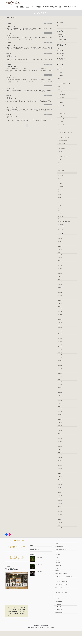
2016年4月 (60, 254)
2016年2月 (60, 257)
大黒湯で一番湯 (61, 170)
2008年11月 (60, 427)
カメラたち (60, 108)
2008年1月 (60, 454)
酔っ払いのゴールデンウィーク (64, 221)
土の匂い (59, 159)
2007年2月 (60, 484)
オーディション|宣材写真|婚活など (62, 581)
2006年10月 (60, 495)
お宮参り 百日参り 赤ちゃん (61, 549)
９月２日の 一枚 (10, 66)
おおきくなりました (62, 105)
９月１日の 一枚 (10, 88)
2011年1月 (60, 357)
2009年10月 (60, 398)
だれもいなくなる (61, 113)
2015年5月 (60, 271)
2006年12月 (60, 490)
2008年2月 (60, 452)
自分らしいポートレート (60, 560)
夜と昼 (59, 167)
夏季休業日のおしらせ (35, 549)
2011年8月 (60, 341)
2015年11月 (60, 260)
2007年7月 (60, 471)
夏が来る (59, 162)
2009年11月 (60, 395)
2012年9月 (60, 317)
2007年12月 (60, 457)
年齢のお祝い (58, 562)
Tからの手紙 (60, 89)
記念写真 (56, 543)
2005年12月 (60, 517)
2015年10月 (60, 262)
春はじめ (59, 178)
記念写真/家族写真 (59, 546)
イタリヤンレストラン (62, 99)
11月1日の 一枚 (60, 48)
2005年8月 (60, 527)
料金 (55, 589)
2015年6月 (60, 268)
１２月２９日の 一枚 (61, 39)
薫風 (58, 218)
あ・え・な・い (61, 91)
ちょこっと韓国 (61, 118)
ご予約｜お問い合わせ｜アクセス (61, 592)
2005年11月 (60, 519)
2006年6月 (60, 506)
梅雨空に (59, 194)
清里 (58, 202)
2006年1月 (60, 514)
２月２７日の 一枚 (61, 30)
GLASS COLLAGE (58, 614)
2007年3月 (60, 481)
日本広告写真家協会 (59, 612)
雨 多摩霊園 (60, 224)
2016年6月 (60, 252)
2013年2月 (60, 308)
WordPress (34, 627)
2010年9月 (60, 368)
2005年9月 (60, 525)
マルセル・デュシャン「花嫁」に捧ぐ (65, 132)
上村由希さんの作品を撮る (63, 140)
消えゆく (59, 199)
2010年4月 (60, 381)
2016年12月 (60, 241)
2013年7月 (60, 298)
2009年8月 (60, 403)
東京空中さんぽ (61, 186)
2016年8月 (60, 249)
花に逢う (59, 213)
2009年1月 (60, 422)
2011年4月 (60, 349)
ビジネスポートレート (59, 578)
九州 (58, 145)
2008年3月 (60, 449)
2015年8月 (60, 265)
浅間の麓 (59, 197)
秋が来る (59, 205)
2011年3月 (60, 352)
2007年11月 (60, 460)
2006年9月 (60, 498)
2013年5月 (60, 300)
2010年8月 (60, 371)
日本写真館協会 (58, 604)
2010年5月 (60, 379)
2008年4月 (60, 446)
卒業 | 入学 (57, 554)
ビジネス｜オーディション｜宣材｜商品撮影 (64, 576)
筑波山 (59, 210)
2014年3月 (60, 290)
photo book (60, 86)
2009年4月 (60, 414)
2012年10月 (60, 314)
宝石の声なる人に (48, 23)
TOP (55, 541)
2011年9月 (60, 338)
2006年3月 (60, 508)
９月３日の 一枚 (10, 45)
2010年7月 (60, 373)
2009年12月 (60, 392)
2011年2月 (60, 354)
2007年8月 (60, 468)
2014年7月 (60, 284)
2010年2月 (60, 387)
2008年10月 (60, 430)
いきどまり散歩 (61, 97)
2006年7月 (60, 503)
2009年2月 (60, 419)
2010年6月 (60, 376)
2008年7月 (60, 438)
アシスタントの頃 (61, 94)
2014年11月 (60, 279)
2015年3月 (60, 273)
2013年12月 (60, 292)
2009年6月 (60, 408)
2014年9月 (60, 281)
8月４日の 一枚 (60, 67)
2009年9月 (60, 400)
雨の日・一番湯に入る (62, 226)
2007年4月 (60, 479)
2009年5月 (60, 411)
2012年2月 (60, 325)
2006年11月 (60, 492)
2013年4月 (60, 303)
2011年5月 (60, 346)
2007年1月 (60, 487)
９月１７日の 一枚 (61, 58)
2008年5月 (60, 444)
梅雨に (59, 191)
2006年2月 (60, 511)
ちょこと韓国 (60, 121)
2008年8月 (60, 435)
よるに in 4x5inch (61, 135)
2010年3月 (60, 384)
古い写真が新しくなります (60, 565)
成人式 (56, 557)
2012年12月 (60, 311)
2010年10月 (60, 365)
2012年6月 (60, 322)
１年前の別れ (60, 75)
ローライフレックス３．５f (63, 137)
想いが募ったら (61, 175)
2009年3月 (60, 417)
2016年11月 (60, 244)
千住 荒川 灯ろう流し (63, 156)
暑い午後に (60, 183)
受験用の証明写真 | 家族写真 (61, 573)
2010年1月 (60, 390)
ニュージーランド (61, 124)
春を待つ (59, 181)
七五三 (56, 551)
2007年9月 (60, 465)
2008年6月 (60, 441)
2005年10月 (60, 522)
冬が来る (59, 154)
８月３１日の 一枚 (11, 107)
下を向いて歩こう (61, 143)
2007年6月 (60, 473)
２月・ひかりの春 (61, 80)
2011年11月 (60, 333)
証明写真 (56, 568)
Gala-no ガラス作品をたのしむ (64, 83)
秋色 (58, 208)
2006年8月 (60, 500)
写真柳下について (58, 587)
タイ (58, 110)
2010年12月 (60, 360)
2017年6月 (60, 235)
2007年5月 (60, 476)
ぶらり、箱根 (60, 126)
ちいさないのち (61, 116)
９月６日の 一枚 (10, 26)
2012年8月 (60, 319)
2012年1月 (60, 327)
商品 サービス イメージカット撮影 (62, 584)
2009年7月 (60, 406)
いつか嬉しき (60, 102)
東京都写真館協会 (58, 606)
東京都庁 (59, 189)
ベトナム (59, 129)
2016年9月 (60, 246)
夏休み (59, 164)
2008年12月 (60, 425)
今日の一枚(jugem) (58, 601)
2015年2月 (60, 276)
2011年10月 (60, 335)
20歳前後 (59, 78)
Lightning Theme (40, 627)
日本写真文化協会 (58, 609)
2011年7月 (60, 344)
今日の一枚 (60, 151)
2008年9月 (60, 433)
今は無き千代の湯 (61, 148)
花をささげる (60, 216)
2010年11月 (60, 363)
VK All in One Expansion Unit (49, 627)
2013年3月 (60, 306)
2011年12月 (60, 330)
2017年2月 (60, 238)
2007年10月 (60, 463)
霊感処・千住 (60, 229)
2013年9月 (60, 295)
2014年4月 (60, 287)
